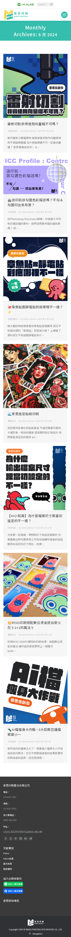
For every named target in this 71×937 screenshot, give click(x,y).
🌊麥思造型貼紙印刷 (23, 413)
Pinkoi (6, 853)
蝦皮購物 (7, 868)
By (28, 130)
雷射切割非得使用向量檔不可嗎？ (33, 123)
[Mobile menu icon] (64, 15)
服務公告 (12, 420)
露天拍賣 (7, 863)
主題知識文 (13, 130)
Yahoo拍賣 (8, 858)
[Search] (51, 4)
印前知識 (12, 211)
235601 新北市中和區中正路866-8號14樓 (22, 831)
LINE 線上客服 (27, 4)
